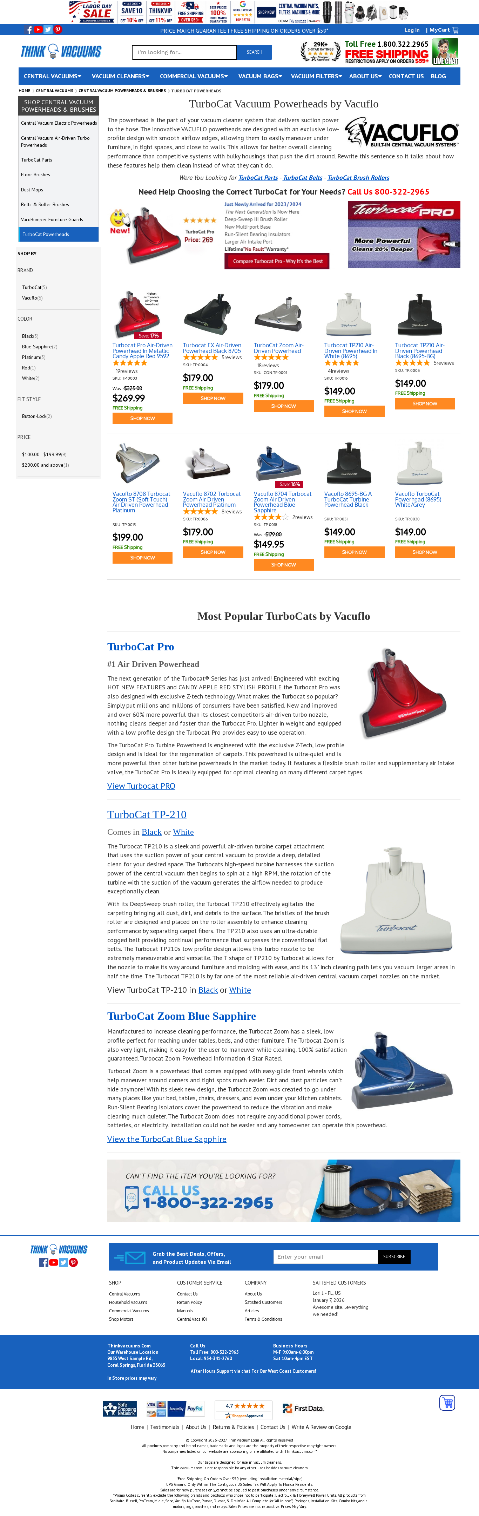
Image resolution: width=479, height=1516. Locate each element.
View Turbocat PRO (141, 785)
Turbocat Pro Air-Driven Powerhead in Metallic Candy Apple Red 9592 (143, 351)
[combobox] (184, 52)
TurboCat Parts (258, 177)
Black (152, 831)
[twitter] (48, 29)
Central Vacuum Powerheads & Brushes (122, 90)
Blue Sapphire (40, 346)
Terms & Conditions (263, 1319)
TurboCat (34, 287)
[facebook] (28, 29)
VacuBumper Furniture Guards (52, 219)
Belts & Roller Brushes (45, 204)
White (183, 831)
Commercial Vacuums (129, 1310)
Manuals (185, 1310)
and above (45, 465)
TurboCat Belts (302, 177)
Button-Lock (37, 416)
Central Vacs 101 (192, 1319)
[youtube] (38, 29)
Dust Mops (32, 189)
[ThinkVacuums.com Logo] (61, 51)
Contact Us (187, 1294)
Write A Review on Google (321, 1427)
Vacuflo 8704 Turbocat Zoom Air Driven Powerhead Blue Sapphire (283, 502)
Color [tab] (25, 318)
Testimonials (165, 1427)
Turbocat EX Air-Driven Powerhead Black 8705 (212, 348)
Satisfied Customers (263, 1302)
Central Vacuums (54, 90)
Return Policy (189, 1302)
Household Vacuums (128, 1302)
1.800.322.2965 (402, 44)
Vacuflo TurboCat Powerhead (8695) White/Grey (418, 499)
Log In (412, 29)
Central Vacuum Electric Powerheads (59, 123)
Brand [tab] (25, 270)
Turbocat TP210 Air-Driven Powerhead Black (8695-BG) (420, 351)
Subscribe (394, 1257)
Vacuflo (32, 298)
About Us (253, 1294)
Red (29, 368)
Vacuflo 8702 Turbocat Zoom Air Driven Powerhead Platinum (212, 499)
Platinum (34, 357)
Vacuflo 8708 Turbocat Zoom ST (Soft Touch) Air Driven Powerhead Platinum (141, 502)
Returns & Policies (233, 1427)
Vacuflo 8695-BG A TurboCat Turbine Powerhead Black (348, 499)
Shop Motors (121, 1319)
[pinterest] (57, 29)
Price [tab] (24, 437)
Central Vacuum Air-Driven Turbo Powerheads (55, 141)
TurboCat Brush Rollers (358, 177)
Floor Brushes (35, 174)
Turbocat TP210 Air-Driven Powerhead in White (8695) (350, 351)
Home (25, 90)
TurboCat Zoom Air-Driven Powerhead (279, 348)
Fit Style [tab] (29, 399)
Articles (252, 1310)
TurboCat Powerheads (45, 234)
